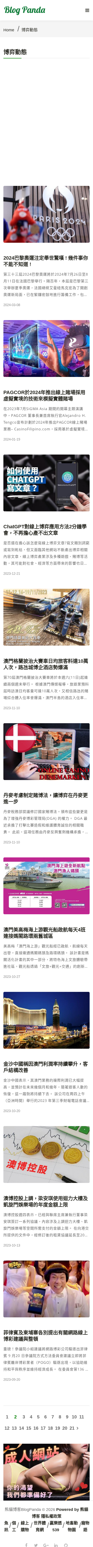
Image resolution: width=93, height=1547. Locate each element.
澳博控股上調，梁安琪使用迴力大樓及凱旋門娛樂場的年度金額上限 (45, 1202)
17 (43, 1428)
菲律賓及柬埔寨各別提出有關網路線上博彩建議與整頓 (45, 1336)
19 (57, 1428)
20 (64, 1428)
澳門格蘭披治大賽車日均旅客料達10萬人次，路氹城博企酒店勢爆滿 (45, 664)
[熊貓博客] (26, 10)
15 (28, 1428)
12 (7, 1428)
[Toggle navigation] (87, 10)
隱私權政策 (51, 1516)
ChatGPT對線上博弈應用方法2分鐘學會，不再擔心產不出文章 (45, 530)
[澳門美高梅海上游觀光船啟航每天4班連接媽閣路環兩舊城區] (46, 885)
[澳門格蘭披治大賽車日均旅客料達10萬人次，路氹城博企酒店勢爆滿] (46, 617)
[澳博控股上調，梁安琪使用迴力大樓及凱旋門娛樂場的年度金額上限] (46, 1154)
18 (50, 1428)
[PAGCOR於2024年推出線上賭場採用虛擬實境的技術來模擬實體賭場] (46, 348)
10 (74, 1416)
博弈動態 (29, 30)
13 (14, 1428)
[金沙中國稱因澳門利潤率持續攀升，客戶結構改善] (46, 1020)
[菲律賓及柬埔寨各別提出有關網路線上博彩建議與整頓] (46, 1289)
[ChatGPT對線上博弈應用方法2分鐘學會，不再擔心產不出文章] (46, 483)
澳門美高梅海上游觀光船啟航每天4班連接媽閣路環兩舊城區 (44, 933)
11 (81, 1416)
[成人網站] (46, 1471)
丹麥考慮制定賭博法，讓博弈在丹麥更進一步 (45, 798)
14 (21, 1428)
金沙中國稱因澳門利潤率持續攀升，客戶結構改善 (45, 1067)
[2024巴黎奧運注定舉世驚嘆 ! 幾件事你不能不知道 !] (46, 214)
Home (8, 30)
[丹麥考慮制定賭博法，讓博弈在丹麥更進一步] (46, 751)
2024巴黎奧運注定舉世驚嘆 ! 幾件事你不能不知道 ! (45, 261)
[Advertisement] (46, 137)
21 (72, 1428)
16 (35, 1428)
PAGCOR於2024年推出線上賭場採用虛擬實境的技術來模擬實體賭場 (44, 396)
